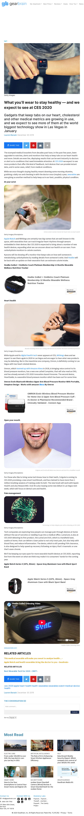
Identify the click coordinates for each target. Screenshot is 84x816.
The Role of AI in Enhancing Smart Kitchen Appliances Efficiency (41, 758)
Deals (65, 4)
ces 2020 (8, 686)
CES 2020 (59, 161)
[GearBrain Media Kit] (68, 772)
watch (62, 686)
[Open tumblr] (19, 802)
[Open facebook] (22, 799)
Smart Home (9, 780)
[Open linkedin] (22, 802)
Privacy (63, 813)
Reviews (57, 4)
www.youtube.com (10, 648)
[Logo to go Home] (15, 4)
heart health (25, 686)
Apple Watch (9, 238)
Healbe (71, 257)
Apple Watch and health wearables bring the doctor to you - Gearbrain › (36, 662)
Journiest (43, 801)
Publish (74, 712)
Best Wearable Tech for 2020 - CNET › (21, 671)
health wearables (40, 686)
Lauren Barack (10, 135)
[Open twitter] (19, 799)
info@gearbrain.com (9, 798)
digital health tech (29, 355)
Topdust (43, 799)
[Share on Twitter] (26, 145)
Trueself (36, 801)
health (7, 688)
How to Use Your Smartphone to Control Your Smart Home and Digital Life (15, 784)
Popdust (36, 799)
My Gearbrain (35, 4)
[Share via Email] (40, 145)
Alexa (41, 384)
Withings (61, 355)
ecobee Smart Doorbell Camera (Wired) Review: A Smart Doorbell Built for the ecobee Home (42, 785)
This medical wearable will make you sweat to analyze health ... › (33, 658)
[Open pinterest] (26, 799)
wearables (72, 174)
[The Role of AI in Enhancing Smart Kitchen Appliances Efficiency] (42, 745)
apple (16, 686)
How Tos (72, 4)
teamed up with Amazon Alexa (29, 368)
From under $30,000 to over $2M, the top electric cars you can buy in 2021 (15, 758)
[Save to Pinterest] (33, 145)
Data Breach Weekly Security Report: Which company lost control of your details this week (66, 759)
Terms (70, 813)
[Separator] (47, 145)
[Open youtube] (29, 799)
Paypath (36, 803)
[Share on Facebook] (13, 145)
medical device (72, 686)
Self (5, 41)
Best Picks (47, 4)
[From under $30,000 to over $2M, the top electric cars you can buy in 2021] (15, 745)
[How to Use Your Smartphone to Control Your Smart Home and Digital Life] (15, 772)
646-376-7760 (7, 801)
